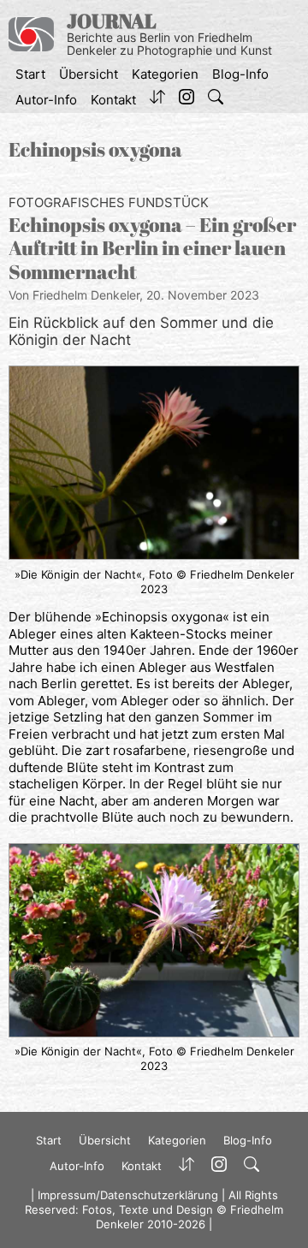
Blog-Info (240, 74)
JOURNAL (112, 21)
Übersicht (88, 74)
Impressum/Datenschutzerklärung (128, 1195)
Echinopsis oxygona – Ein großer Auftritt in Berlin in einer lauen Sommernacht (152, 248)
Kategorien (165, 74)
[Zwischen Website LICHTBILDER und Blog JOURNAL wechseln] (157, 100)
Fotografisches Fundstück (109, 202)
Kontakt (113, 100)
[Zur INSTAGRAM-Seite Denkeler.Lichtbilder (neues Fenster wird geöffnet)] (186, 100)
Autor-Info (46, 100)
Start (30, 74)
